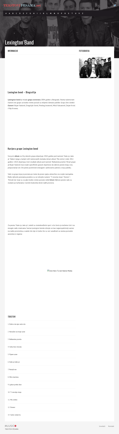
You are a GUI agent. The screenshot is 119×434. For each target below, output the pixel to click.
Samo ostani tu (15, 415)
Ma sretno (13, 400)
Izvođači (102, 426)
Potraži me (13, 369)
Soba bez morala (15, 347)
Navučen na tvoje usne (17, 332)
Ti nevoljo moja (15, 392)
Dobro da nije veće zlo (17, 324)
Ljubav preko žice (15, 385)
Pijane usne (13, 354)
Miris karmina (13, 377)
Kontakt (111, 426)
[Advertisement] (42, 73)
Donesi (12, 407)
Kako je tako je (14, 362)
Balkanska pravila (15, 339)
